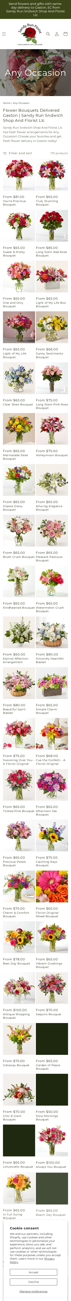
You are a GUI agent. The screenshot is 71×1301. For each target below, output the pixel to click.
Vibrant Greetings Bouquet (49, 965)
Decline (33, 1282)
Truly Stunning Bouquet (47, 202)
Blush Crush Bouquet (19, 557)
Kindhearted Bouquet (19, 607)
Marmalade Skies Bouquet (15, 456)
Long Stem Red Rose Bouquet (51, 253)
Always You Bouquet (51, 1166)
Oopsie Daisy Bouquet (12, 507)
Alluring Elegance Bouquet (49, 507)
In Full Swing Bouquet (12, 1215)
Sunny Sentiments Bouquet (49, 355)
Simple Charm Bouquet (46, 711)
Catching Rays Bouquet (46, 863)
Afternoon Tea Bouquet (46, 812)
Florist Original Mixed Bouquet (47, 914)
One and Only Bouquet (13, 304)
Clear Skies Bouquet (18, 404)
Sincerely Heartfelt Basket (50, 660)
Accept (33, 1272)
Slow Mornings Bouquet (47, 1117)
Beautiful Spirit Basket (14, 711)
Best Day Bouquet (16, 963)
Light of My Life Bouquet (14, 355)
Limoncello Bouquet (18, 1166)
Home (6, 103)
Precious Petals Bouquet (14, 863)
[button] (48, 34)
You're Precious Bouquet (14, 202)
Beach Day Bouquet (51, 1214)
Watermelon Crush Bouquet (50, 609)
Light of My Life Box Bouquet (51, 304)
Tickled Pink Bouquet (19, 811)
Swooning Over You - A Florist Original (18, 761)
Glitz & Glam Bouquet (12, 1117)
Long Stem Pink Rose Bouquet (52, 406)
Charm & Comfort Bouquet (16, 914)
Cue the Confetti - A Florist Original (50, 761)
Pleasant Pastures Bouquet (49, 558)
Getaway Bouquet (16, 1065)
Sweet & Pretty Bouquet (14, 253)
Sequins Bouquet (48, 1014)
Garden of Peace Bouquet (48, 1066)
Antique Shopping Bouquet (16, 1016)
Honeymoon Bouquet (52, 455)
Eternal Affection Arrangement (15, 660)
